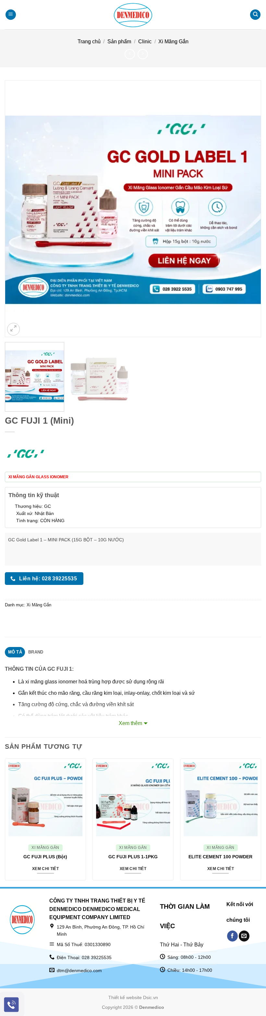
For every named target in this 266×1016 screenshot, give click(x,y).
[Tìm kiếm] (255, 14)
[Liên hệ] (11, 1004)
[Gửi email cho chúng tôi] (244, 936)
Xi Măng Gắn (173, 41)
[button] (11, 14)
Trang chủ (89, 41)
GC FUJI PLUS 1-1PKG (133, 856)
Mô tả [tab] (15, 652)
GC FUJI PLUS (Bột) (45, 856)
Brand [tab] (35, 652)
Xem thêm (130, 723)
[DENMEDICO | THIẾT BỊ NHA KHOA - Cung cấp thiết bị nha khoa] (133, 14)
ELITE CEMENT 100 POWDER (220, 856)
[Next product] (130, 54)
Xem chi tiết (45, 869)
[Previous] (18, 208)
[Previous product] (143, 54)
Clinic (144, 41)
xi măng (34, 681)
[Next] (248, 208)
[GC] (25, 454)
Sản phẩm (119, 41)
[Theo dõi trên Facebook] (232, 936)
